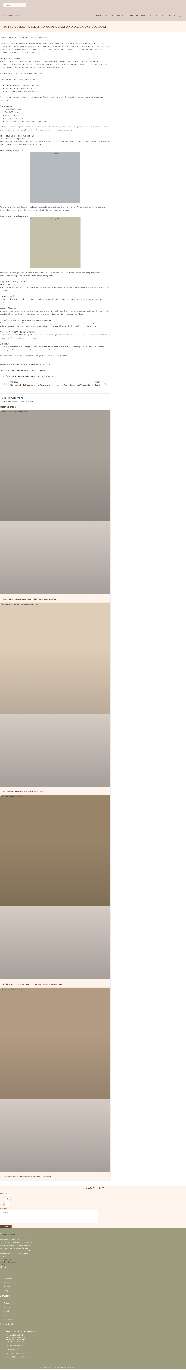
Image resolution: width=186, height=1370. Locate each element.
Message (3, 1208)
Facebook (30, 376)
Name (2, 1194)
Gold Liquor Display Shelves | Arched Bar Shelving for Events (27, 1177)
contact (43, 370)
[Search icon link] (180, 15)
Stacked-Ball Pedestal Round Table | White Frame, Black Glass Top (29, 599)
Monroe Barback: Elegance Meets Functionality (32, 364)
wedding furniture (20, 370)
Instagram (19, 376)
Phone (2, 1199)
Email (2, 1204)
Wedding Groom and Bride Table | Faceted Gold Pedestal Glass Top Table (32, 984)
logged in (15, 401)
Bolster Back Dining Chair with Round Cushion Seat (23, 792)
